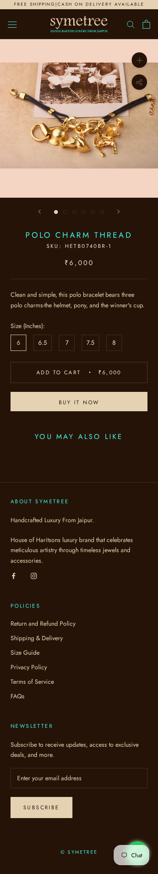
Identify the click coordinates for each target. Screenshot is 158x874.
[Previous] (39, 212)
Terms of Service (32, 681)
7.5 (90, 342)
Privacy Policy (29, 667)
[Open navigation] (12, 24)
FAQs (18, 696)
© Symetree (79, 852)
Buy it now (79, 402)
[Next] (118, 212)
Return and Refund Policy (43, 623)
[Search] (131, 24)
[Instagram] (34, 576)
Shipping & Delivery (37, 638)
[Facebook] (14, 576)
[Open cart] (146, 24)
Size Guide (25, 652)
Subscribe (41, 807)
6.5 (42, 342)
